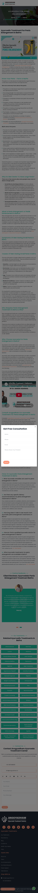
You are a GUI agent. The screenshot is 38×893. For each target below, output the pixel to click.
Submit (6, 462)
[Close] (35, 427)
